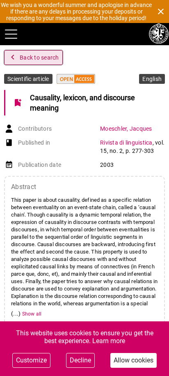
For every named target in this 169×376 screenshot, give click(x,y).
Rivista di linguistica (126, 142)
